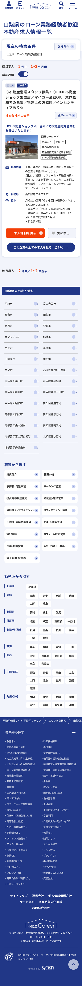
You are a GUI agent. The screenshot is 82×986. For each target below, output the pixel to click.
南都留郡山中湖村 (15, 425)
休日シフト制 (14, 872)
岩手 (45, 596)
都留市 (9, 315)
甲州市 (47, 359)
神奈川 (71, 621)
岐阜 (32, 647)
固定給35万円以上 (52, 792)
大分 (32, 705)
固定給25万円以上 (16, 792)
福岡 (32, 697)
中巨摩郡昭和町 (14, 403)
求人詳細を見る (25, 233)
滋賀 (32, 656)
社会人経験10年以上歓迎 (19, 758)
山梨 (32, 638)
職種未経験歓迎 (15, 781)
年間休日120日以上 (53, 872)
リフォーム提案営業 (54, 534)
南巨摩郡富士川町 (53, 392)
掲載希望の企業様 (50, 901)
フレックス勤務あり (17, 838)
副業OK (11, 855)
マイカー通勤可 (15, 844)
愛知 (58, 647)
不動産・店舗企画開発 (19, 522)
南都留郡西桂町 (14, 414)
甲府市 (9, 303)
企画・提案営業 (15, 546)
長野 (45, 638)
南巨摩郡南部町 (14, 392)
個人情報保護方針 (60, 895)
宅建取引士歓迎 (15, 821)
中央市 (9, 370)
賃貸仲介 (12, 474)
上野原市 (10, 359)
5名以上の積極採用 (16, 752)
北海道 (32, 587)
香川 (58, 680)
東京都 (58, 621)
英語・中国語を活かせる (19, 815)
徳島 (45, 680)
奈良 (32, 663)
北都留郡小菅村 (52, 436)
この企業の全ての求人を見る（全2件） (39, 247)
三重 (71, 647)
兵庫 (71, 656)
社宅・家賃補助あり (17, 827)
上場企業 (48, 804)
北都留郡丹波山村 (15, 447)
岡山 (58, 672)
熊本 (71, 697)
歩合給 (46, 781)
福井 (71, 630)
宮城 (58, 596)
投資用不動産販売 (17, 498)
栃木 (45, 612)
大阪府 (58, 656)
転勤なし (48, 832)
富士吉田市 (49, 303)
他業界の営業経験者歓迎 (56, 758)
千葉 (45, 621)
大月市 (9, 326)
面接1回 (60, 141)
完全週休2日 (49, 866)
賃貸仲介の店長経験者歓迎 (57, 770)
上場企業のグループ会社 (56, 809)
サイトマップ (19, 895)
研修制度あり (14, 832)
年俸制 (10, 787)
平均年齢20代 (50, 861)
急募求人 (47, 141)
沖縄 (71, 705)
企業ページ (64, 115)
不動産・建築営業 (53, 498)
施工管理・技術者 (16, 558)
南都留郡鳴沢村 (52, 425)
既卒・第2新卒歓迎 (53, 775)
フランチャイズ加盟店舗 (19, 804)
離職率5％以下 (14, 861)
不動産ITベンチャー (17, 884)
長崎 (58, 697)
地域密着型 (49, 798)
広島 (71, 672)
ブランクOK (49, 855)
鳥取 (32, 672)
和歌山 (45, 663)
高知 (32, 688)
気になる (63, 233)
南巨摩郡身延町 (52, 381)
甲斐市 (9, 348)
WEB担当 (12, 534)
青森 (32, 596)
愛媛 (71, 680)
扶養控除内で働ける (17, 849)
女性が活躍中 (50, 844)
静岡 (45, 647)
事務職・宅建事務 (16, 486)
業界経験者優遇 (50, 147)
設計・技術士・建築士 (55, 546)
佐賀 (45, 697)
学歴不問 (48, 815)
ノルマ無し (49, 849)
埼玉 (32, 621)
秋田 (71, 596)
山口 (32, 680)
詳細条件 (63, 46)
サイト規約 (27, 901)
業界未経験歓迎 (15, 775)
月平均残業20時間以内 (18, 878)
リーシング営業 (52, 486)
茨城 (32, 612)
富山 (45, 630)
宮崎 (45, 705)
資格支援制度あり (52, 827)
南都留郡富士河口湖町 (18, 436)
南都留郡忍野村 (52, 414)
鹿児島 (58, 705)
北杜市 (47, 337)
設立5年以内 (13, 798)
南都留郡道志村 (52, 403)
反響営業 (48, 878)
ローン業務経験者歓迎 (54, 157)
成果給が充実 (50, 787)
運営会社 (38, 895)
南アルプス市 (12, 337)
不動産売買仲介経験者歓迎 (56, 152)
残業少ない (49, 838)
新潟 (32, 630)
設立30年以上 (14, 809)
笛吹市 (47, 348)
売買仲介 (49, 474)
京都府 (45, 656)
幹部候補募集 (50, 741)
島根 (45, 672)
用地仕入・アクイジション (21, 510)
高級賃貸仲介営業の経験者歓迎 (59, 764)
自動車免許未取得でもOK (56, 821)
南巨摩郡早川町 (14, 381)
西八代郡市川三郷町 (54, 370)
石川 (58, 630)
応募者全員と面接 (16, 747)
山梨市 (47, 315)
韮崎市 (47, 326)
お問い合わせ (41, 907)
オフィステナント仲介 (55, 510)
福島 (45, 603)
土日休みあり (14, 866)
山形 (32, 603)
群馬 (58, 612)
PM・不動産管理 (53, 522)
